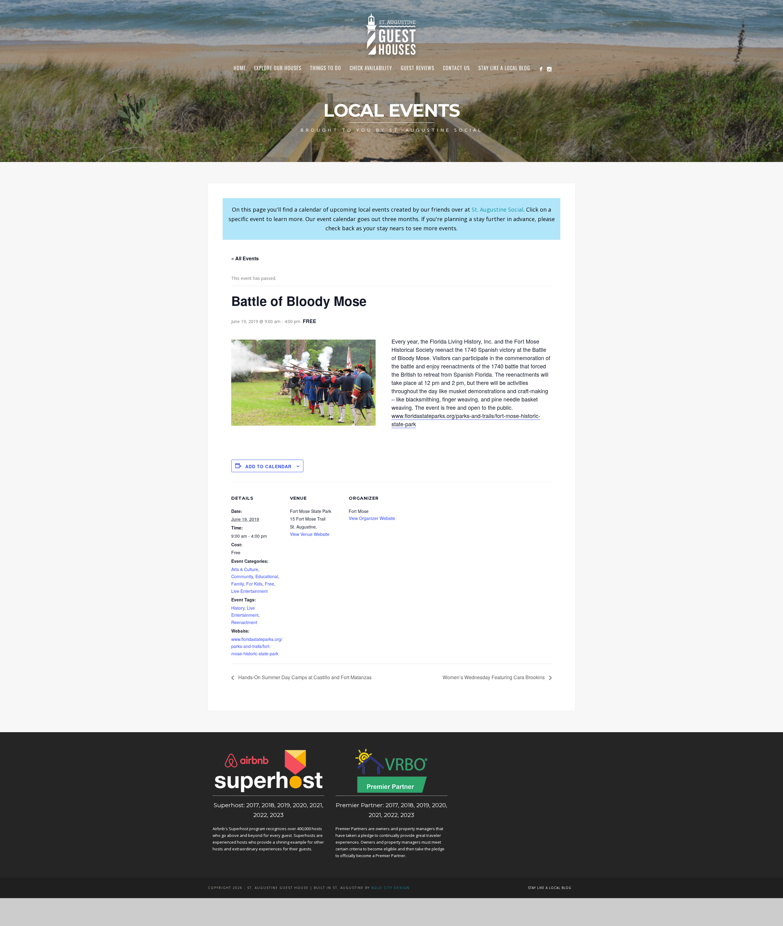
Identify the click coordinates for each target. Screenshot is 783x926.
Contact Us (456, 68)
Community (242, 576)
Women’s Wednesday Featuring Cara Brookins (494, 677)
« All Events (245, 258)
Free (269, 584)
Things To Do (325, 68)
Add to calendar (268, 466)
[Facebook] (541, 69)
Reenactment (244, 622)
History (237, 608)
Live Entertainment (249, 591)
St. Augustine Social (497, 209)
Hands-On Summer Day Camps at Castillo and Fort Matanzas (304, 677)
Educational (266, 576)
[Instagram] (549, 69)
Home (240, 68)
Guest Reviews (417, 68)
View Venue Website (309, 534)
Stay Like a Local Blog (504, 68)
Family (237, 584)
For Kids (254, 584)
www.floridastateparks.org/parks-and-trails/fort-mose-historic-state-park (256, 646)
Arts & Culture (244, 569)
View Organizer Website (372, 518)
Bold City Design (390, 888)
